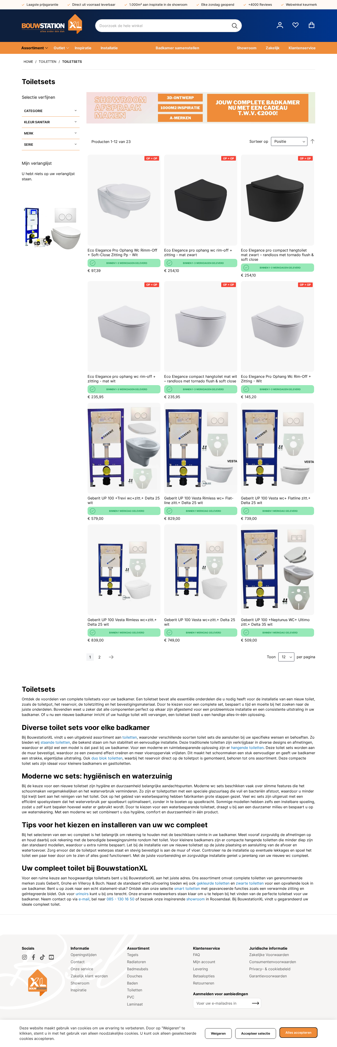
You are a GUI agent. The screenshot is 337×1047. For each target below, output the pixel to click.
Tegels (132, 954)
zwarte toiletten (250, 883)
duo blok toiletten (106, 758)
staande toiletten (55, 742)
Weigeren (218, 1033)
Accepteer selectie (255, 1033)
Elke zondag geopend (217, 4)
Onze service (82, 969)
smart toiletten (187, 888)
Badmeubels (137, 969)
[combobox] (168, 25)
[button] (280, 26)
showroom (195, 899)
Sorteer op (258, 141)
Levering (200, 969)
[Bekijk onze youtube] (51, 957)
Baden (132, 983)
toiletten (129, 737)
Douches (134, 976)
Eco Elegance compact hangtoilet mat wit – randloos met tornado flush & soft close (200, 378)
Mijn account (204, 961)
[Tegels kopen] (58, 25)
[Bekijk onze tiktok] (42, 957)
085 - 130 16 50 (120, 899)
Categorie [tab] (33, 111)
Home (28, 61)
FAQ (196, 954)
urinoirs (82, 893)
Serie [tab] (28, 144)
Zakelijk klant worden (89, 976)
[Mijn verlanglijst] (295, 27)
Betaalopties (204, 976)
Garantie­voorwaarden (268, 976)
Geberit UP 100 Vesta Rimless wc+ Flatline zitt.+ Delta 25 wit (198, 500)
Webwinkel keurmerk (301, 4)
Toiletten (47, 61)
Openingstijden (84, 954)
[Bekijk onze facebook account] (33, 957)
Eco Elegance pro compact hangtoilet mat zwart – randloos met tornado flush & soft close (277, 255)
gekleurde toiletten (213, 883)
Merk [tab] (28, 133)
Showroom (80, 983)
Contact (78, 961)
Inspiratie (78, 990)
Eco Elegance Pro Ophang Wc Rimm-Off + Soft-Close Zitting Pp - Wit (122, 252)
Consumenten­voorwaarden (272, 961)
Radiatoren (136, 961)
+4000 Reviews (260, 4)
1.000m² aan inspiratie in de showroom (158, 4)
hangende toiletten (247, 747)
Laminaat (135, 1004)
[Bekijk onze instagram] (24, 957)
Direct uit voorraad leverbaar (93, 4)
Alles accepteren (298, 1032)
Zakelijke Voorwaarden (269, 954)
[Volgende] (111, 657)
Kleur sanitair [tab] (37, 122)
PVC (130, 997)
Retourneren (203, 983)
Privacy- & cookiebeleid (269, 969)
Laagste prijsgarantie (42, 4)
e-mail (84, 899)
